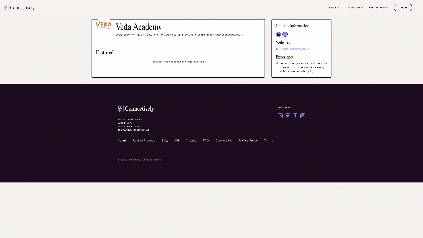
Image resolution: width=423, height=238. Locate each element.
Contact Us (223, 140)
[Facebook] (295, 115)
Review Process (144, 140)
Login (403, 7)
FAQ (206, 140)
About (122, 140)
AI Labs (191, 140)
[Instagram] (302, 115)
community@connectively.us (133, 129)
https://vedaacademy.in (294, 48)
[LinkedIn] (280, 115)
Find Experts (377, 7)
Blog (165, 140)
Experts (334, 7)
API (176, 140)
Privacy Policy (248, 140)
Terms (268, 140)
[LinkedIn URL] (278, 34)
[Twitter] (287, 115)
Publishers (353, 7)
